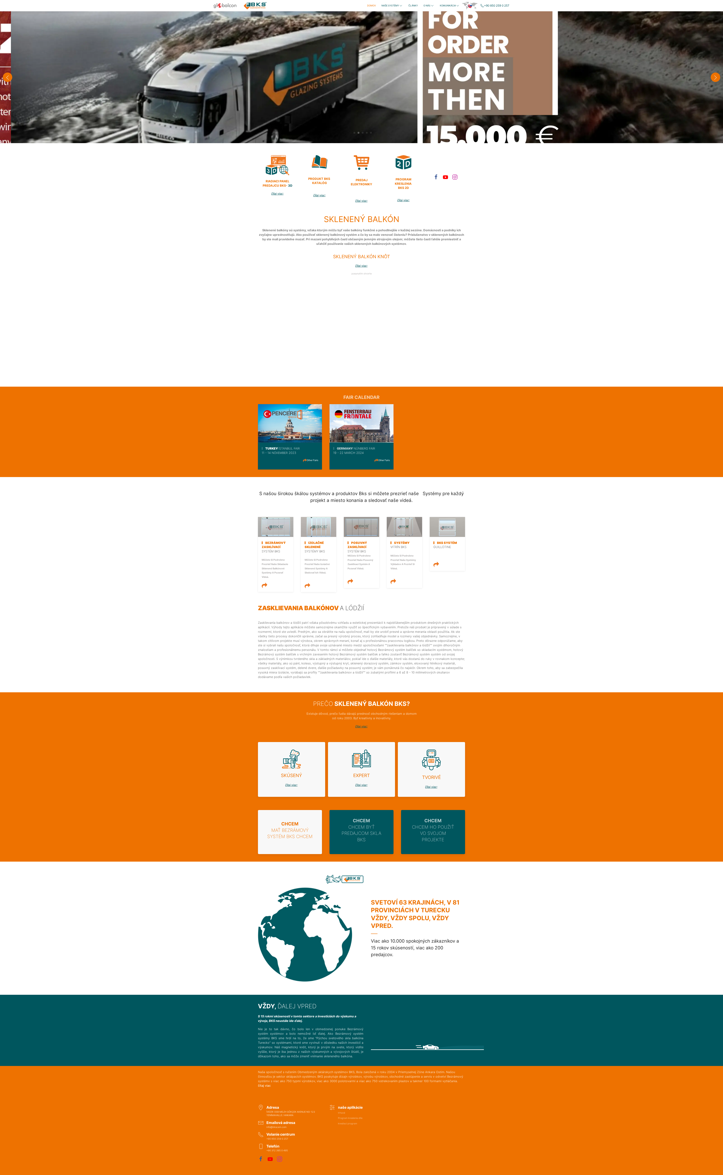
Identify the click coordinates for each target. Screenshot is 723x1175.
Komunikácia (448, 5)
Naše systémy (390, 5)
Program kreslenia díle (350, 1118)
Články (413, 5)
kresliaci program (347, 1123)
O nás (426, 5)
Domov (371, 5)
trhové (341, 1112)
